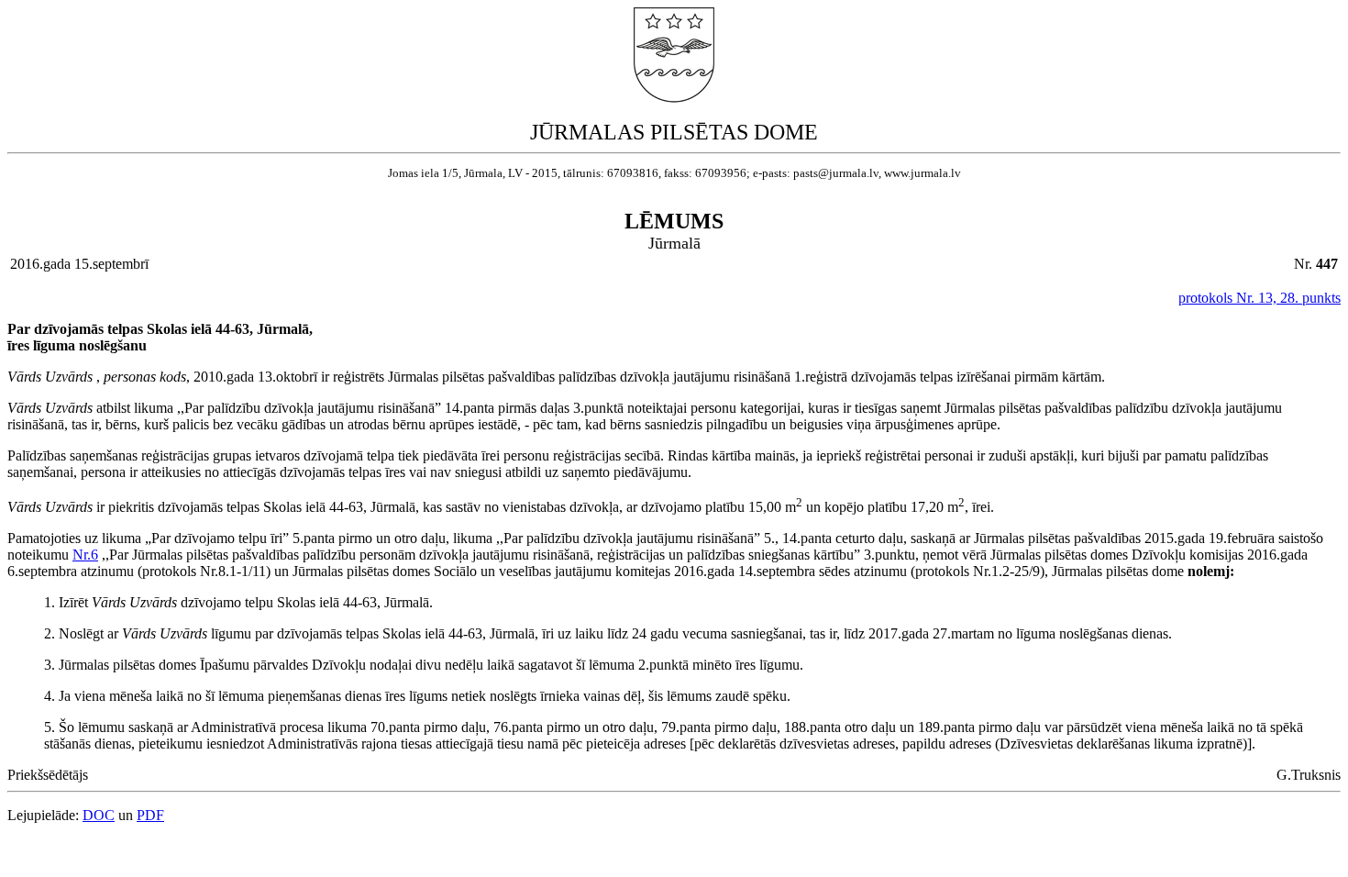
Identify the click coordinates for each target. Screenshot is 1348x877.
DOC (99, 815)
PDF (150, 815)
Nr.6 (85, 554)
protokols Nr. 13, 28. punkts (1259, 297)
